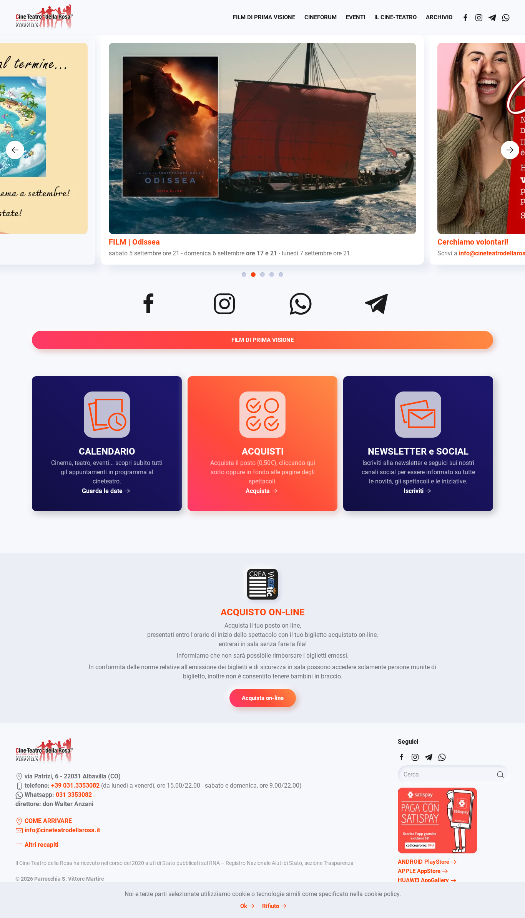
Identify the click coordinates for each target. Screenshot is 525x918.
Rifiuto (270, 906)
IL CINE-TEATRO (395, 17)
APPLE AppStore (419, 871)
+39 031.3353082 (75, 785)
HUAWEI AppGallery (423, 880)
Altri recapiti (40, 844)
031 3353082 (74, 794)
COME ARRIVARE (47, 821)
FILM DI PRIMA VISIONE (264, 17)
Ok (243, 906)
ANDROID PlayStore (423, 861)
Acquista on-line (263, 698)
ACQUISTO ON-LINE (263, 612)
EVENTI (355, 17)
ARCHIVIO (439, 17)
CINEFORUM (320, 17)
